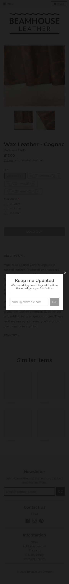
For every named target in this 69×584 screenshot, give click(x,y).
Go (55, 302)
